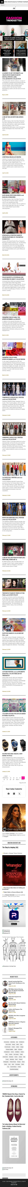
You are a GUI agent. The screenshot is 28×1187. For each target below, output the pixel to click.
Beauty (13, 1044)
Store (9, 1064)
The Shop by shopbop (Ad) (10, 847)
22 (13, 777)
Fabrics (22, 1051)
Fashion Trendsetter (10, 833)
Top (8, 1066)
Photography (6, 1061)
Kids (24, 1056)
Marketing (12, 1059)
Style (13, 1064)
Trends (19, 1066)
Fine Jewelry (16, 1054)
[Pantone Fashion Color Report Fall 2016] (14, 631)
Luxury (7, 1059)
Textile (22, 1064)
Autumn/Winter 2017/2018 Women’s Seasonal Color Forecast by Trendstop (13, 673)
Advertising (12, 1041)
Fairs (7, 1054)
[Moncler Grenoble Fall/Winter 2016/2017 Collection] (14, 515)
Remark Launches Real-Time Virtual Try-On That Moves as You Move (17, 983)
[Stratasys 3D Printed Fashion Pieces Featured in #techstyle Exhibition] (14, 233)
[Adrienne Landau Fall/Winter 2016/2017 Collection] (14, 435)
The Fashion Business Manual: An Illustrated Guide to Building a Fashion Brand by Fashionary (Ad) (13, 1126)
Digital (15, 1049)
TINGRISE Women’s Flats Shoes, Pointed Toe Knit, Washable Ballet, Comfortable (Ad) (13, 1095)
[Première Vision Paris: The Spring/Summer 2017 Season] (14, 315)
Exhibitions (17, 1051)
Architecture (21, 1041)
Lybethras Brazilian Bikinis (11, 157)
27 (7, 779)
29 (13, 779)
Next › (18, 779)
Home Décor (5, 1056)
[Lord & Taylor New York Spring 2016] (14, 115)
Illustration (11, 1056)
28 (10, 779)
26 (4, 779)
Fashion (10, 1054)
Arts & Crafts (8, 1044)
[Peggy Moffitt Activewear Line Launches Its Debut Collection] (14, 275)
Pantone (20, 1059)
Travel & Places (13, 1066)
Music (16, 1059)
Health (21, 1054)
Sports (5, 1064)
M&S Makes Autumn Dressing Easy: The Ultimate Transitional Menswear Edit (16, 991)
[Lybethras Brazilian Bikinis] (14, 155)
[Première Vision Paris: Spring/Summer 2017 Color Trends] (14, 355)
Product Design (13, 1061)
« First (6, 776)
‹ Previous (6, 777)
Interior (16, 1056)
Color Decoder (7, 1046)
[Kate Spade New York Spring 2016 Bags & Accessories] (14, 193)
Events (12, 1051)
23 (17, 777)
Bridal (17, 1044)
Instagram (6, 836)
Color (21, 1044)
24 (20, 777)
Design (22, 1046)
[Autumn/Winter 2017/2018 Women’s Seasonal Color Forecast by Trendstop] (14, 669)
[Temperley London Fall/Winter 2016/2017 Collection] (14, 395)
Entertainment (6, 1051)
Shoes (23, 1061)
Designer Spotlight (9, 1049)
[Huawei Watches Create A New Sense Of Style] (14, 751)
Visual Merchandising (14, 1069)
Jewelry (20, 1056)
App (17, 1041)
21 (10, 777)
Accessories (6, 1041)
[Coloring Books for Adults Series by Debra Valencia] (14, 711)
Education (20, 1049)
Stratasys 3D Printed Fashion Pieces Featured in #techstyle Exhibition (12, 237)
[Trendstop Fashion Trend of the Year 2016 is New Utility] (14, 591)
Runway (18, 1061)
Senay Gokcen (12, 835)
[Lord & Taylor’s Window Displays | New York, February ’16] (14, 555)
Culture (17, 1046)
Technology (17, 1064)
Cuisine (13, 1046)
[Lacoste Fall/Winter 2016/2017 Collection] (14, 475)
